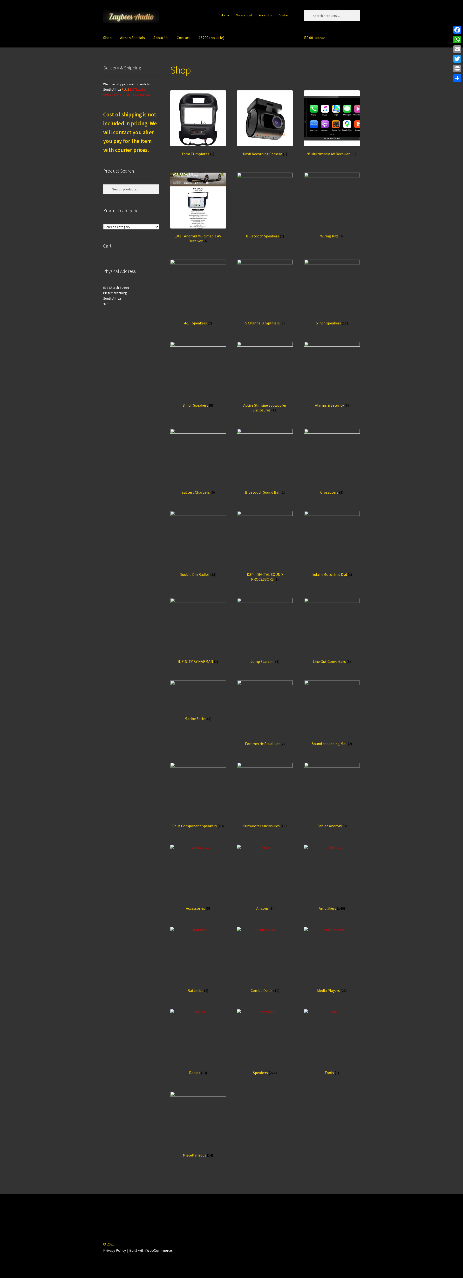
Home (225, 15)
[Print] (457, 68)
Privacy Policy (114, 1250)
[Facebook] (457, 30)
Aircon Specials (132, 37)
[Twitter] (457, 59)
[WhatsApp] (457, 39)
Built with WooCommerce (150, 1250)
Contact (284, 15)
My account (244, 15)
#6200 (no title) (211, 37)
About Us (265, 15)
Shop (107, 37)
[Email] (457, 49)
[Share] (457, 78)
